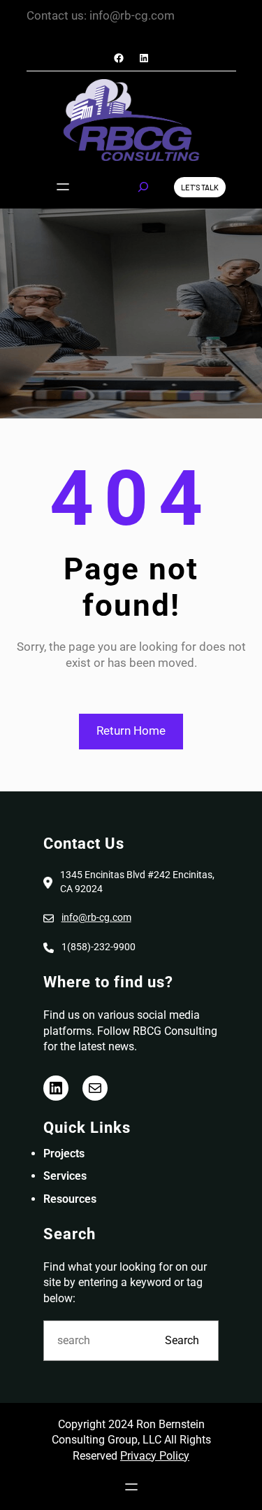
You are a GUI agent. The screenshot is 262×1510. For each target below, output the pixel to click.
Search (182, 1340)
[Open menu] (63, 187)
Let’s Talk (200, 187)
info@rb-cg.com (96, 917)
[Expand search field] (143, 187)
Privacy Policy (154, 1455)
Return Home (131, 731)
